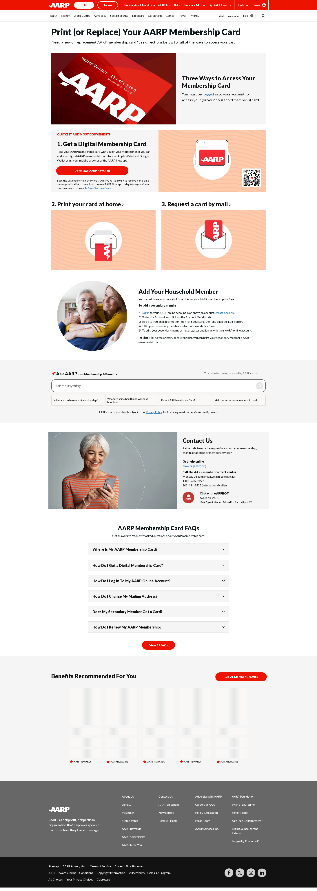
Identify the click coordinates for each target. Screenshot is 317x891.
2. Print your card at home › (87, 204)
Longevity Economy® (245, 841)
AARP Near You (132, 845)
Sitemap (53, 866)
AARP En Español (169, 804)
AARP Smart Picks (169, 5)
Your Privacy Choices (79, 879)
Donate (126, 804)
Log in (145, 312)
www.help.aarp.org (194, 466)
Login (257, 4)
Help (246, 15)
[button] (263, 15)
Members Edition (194, 5)
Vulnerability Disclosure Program (150, 872)
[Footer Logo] (74, 809)
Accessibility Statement (130, 866)
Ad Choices (55, 879)
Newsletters (166, 812)
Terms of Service (100, 866)
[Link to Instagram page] (251, 872)
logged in (210, 94)
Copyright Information (111, 872)
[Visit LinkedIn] (262, 872)
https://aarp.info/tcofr (99, 187)
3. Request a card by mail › (196, 204)
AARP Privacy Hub (74, 866)
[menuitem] (52, 17)
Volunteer (128, 812)
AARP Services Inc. (207, 828)
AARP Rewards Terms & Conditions (70, 872)
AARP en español (229, 15)
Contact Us (165, 796)
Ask (259, 386)
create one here (225, 312)
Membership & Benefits (138, 5)
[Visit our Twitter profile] (240, 872)
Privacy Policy (154, 412)
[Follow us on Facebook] (229, 872)
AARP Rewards (222, 5)
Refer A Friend (167, 820)
